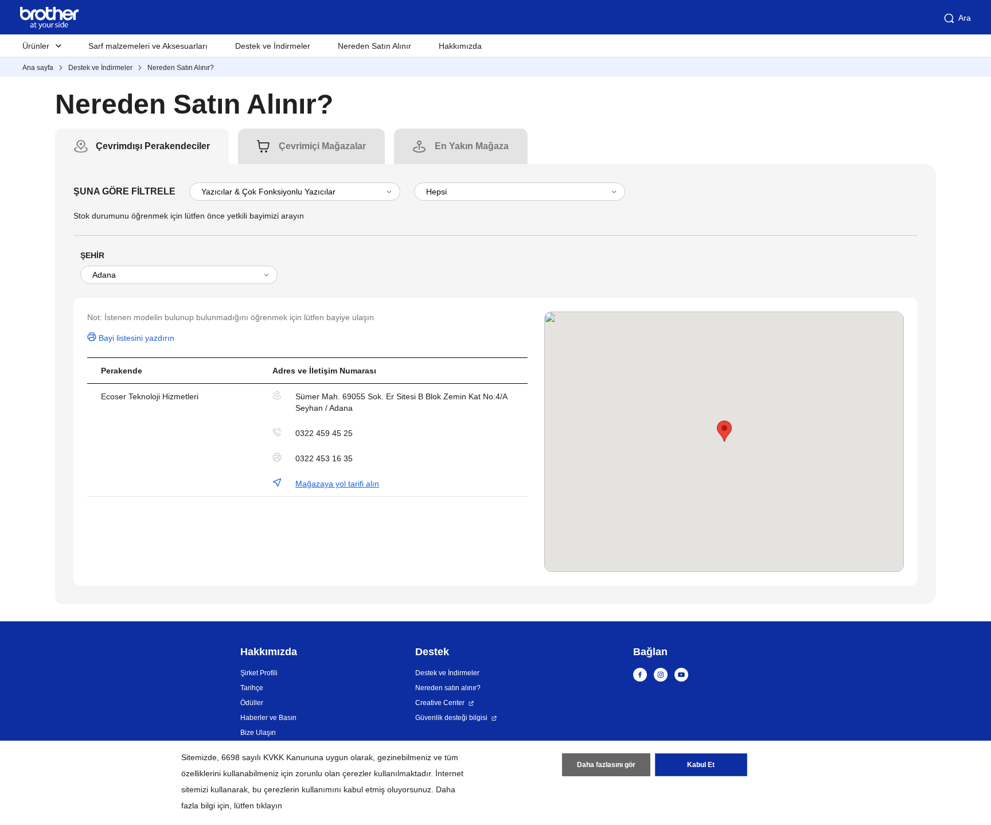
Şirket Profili (259, 673)
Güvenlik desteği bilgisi (451, 718)
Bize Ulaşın (258, 733)
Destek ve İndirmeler (272, 45)
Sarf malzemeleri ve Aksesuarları (148, 45)
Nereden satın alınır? (448, 688)
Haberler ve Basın (268, 718)
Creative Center (440, 703)
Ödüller (251, 703)
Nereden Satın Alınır (374, 45)
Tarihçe (251, 688)
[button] (724, 431)
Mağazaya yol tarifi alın (337, 483)
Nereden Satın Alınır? (180, 68)
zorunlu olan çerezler (333, 773)
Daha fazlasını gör (606, 765)
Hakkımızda (460, 45)
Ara (964, 17)
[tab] (152, 146)
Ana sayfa (37, 68)
